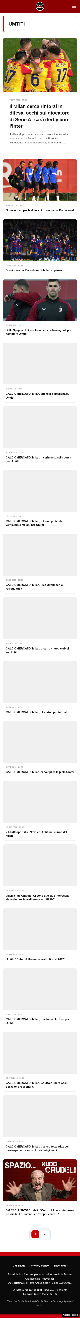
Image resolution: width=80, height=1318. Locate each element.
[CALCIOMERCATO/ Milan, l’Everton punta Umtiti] (40, 689)
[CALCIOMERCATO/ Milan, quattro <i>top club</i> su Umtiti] (40, 627)
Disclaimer (60, 1265)
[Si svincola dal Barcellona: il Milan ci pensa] (40, 247)
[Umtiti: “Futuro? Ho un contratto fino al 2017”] (40, 936)
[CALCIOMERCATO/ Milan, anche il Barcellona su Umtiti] (40, 372)
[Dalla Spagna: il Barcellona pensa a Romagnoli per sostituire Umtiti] (40, 309)
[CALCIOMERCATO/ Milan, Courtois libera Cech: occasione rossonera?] (40, 1061)
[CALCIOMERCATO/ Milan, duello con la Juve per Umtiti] (40, 998)
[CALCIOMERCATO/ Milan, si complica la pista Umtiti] (40, 749)
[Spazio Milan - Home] (40, 6)
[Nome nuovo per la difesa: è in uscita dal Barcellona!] (40, 187)
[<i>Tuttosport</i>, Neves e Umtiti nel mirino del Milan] (40, 810)
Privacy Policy (40, 1265)
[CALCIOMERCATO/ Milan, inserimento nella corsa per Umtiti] (40, 436)
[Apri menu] (74, 6)
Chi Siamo (19, 1265)
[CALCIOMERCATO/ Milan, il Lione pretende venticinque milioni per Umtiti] (40, 500)
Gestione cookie (70, 1315)
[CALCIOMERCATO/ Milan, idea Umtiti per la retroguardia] (40, 563)
